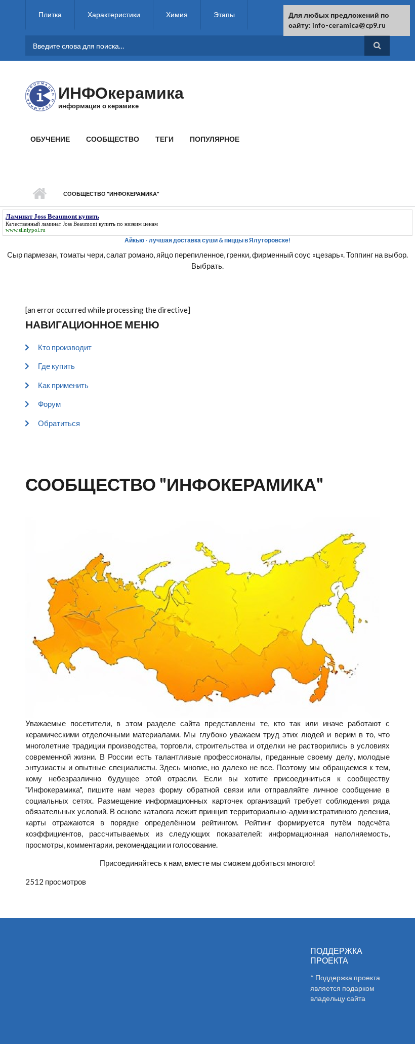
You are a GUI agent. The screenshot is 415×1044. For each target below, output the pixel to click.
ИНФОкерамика (121, 92)
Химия (177, 14)
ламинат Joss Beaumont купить (78, 224)
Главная (39, 193)
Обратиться (59, 423)
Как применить (63, 385)
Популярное (214, 139)
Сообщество (112, 139)
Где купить (56, 365)
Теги (164, 139)
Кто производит (65, 347)
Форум (49, 403)
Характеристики (114, 14)
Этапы (224, 14)
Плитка (50, 14)
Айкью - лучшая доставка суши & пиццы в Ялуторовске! (207, 240)
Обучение (50, 139)
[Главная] (40, 95)
